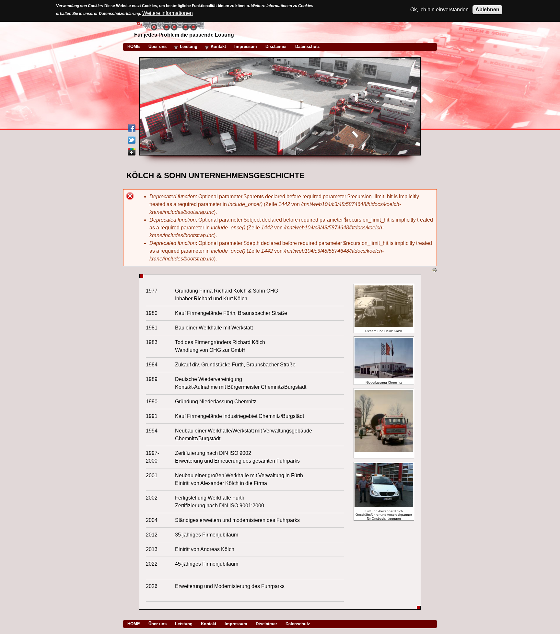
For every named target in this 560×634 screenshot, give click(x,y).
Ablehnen (487, 9)
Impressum (236, 623)
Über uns (157, 623)
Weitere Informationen (167, 13)
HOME (133, 623)
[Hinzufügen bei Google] (131, 153)
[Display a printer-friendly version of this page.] (434, 269)
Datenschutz (298, 623)
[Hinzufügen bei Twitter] (131, 142)
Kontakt (208, 623)
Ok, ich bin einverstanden (439, 9)
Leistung (183, 623)
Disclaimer (266, 623)
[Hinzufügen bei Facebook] (131, 130)
